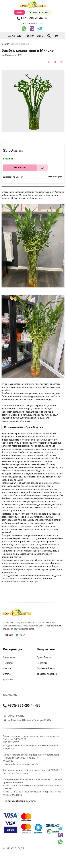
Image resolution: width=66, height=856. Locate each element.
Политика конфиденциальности (19, 801)
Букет (21, 635)
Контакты (37, 35)
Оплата (7, 674)
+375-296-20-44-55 (33, 18)
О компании (9, 657)
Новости (7, 668)
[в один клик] (42, 167)
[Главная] (17, 616)
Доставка (8, 679)
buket (10, 635)
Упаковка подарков (47, 674)
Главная (5, 44)
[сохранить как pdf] (61, 62)
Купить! (22, 167)
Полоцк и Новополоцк (39, 12)
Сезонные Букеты (46, 668)
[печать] (55, 62)
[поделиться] (48, 62)
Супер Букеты (44, 657)
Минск (19, 12)
